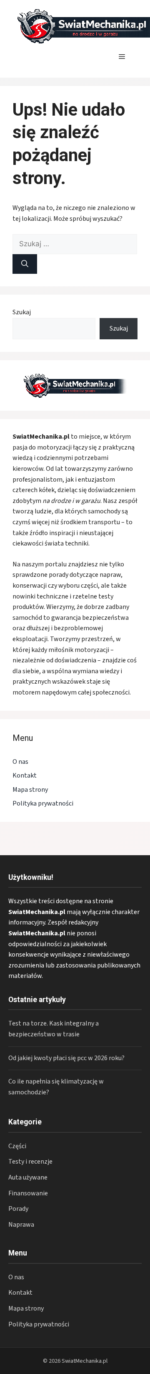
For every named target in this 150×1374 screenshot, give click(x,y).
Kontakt (24, 775)
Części (17, 1146)
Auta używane (28, 1177)
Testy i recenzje (30, 1161)
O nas (20, 761)
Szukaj (21, 312)
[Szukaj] (24, 264)
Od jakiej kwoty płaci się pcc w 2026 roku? (66, 1058)
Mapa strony (30, 789)
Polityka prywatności (42, 803)
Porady (18, 1208)
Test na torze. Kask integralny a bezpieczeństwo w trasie (53, 1029)
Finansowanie (28, 1193)
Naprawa (21, 1224)
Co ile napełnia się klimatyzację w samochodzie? (56, 1087)
